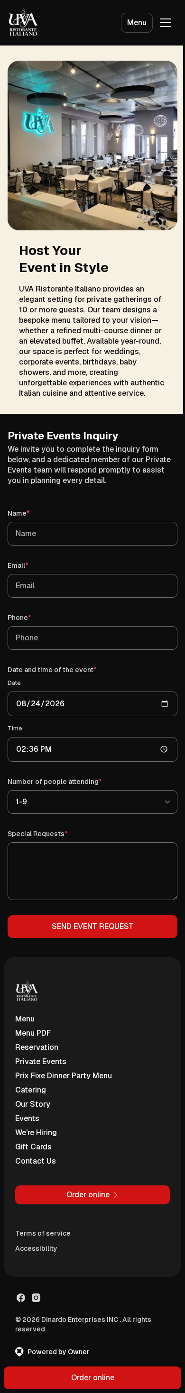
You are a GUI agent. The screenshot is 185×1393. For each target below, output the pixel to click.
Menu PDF (33, 1033)
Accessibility (36, 1248)
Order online (92, 1378)
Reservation (36, 1047)
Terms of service (43, 1233)
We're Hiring (36, 1133)
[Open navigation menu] (165, 22)
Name (32, 513)
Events (27, 1118)
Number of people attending (68, 781)
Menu (137, 22)
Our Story (32, 1104)
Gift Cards (33, 1147)
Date (14, 683)
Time (15, 728)
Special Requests (51, 833)
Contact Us (35, 1161)
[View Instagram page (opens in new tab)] (36, 1297)
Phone (33, 617)
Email (32, 565)
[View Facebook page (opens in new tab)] (21, 1297)
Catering (30, 1090)
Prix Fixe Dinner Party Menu (63, 1076)
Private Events (40, 1061)
